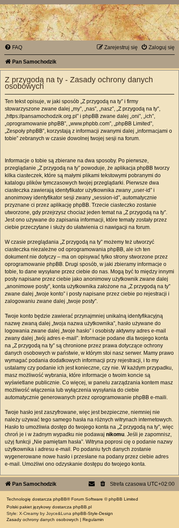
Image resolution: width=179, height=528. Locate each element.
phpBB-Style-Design (93, 513)
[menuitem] (13, 47)
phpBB (60, 499)
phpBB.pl (82, 506)
